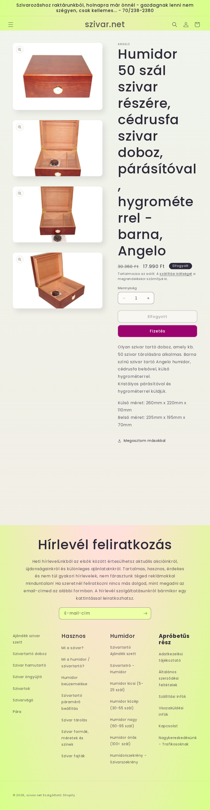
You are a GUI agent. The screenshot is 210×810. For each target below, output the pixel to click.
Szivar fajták (73, 756)
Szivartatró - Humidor (122, 668)
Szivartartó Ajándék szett (123, 650)
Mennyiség (127, 288)
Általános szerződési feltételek (169, 678)
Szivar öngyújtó (27, 676)
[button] (10, 24)
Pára (17, 711)
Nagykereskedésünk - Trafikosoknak (178, 741)
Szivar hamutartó (29, 665)
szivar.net (34, 795)
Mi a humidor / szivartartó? (75, 662)
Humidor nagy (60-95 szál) (123, 723)
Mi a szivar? (72, 647)
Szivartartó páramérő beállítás (71, 702)
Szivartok (21, 688)
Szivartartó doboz (30, 653)
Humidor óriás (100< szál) (123, 740)
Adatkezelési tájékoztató (171, 657)
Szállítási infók (172, 696)
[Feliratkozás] (145, 613)
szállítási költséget (176, 274)
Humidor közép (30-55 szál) (124, 704)
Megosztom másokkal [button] (145, 440)
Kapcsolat (168, 726)
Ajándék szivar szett (26, 639)
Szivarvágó (23, 700)
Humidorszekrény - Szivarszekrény (128, 758)
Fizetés (157, 331)
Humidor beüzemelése (74, 681)
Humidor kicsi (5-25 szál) (126, 686)
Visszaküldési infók (171, 711)
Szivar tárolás (74, 720)
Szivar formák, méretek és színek (75, 738)
